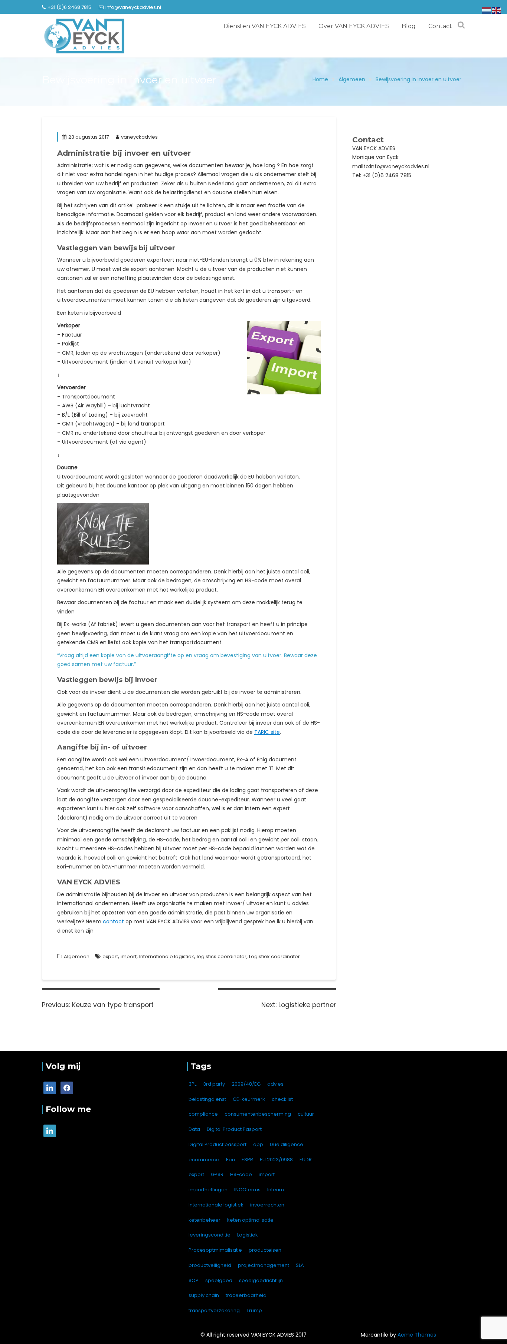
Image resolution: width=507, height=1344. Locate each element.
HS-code (241, 1174)
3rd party (214, 1084)
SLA (300, 1265)
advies (275, 1084)
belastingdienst (207, 1099)
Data (194, 1129)
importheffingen (208, 1189)
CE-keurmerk (249, 1099)
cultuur (306, 1114)
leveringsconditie (209, 1234)
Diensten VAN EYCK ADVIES (264, 26)
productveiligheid (210, 1265)
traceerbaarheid (246, 1295)
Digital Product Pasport (234, 1129)
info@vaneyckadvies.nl (133, 7)
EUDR (306, 1159)
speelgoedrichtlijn (261, 1280)
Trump (254, 1310)
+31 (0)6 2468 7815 (69, 7)
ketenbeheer (204, 1220)
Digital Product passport (217, 1144)
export (110, 956)
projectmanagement (263, 1265)
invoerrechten (267, 1204)
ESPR (247, 1159)
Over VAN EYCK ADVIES (353, 26)
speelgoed (218, 1280)
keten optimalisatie (250, 1220)
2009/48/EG (246, 1084)
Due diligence (286, 1144)
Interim (275, 1189)
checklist (282, 1099)
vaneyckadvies (139, 136)
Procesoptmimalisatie (215, 1250)
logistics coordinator (221, 956)
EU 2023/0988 (276, 1159)
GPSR (217, 1174)
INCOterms (247, 1189)
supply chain (204, 1295)
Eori (230, 1159)
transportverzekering (214, 1310)
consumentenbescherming (258, 1114)
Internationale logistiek (166, 956)
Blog (409, 26)
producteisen (265, 1250)
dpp (258, 1144)
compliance (203, 1114)
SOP (194, 1280)
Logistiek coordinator (274, 956)
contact (113, 921)
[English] (496, 10)
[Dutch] (487, 10)
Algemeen (76, 956)
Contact (440, 26)
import (129, 956)
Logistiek (247, 1234)
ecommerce (204, 1159)
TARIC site (267, 732)
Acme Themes (417, 1334)
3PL (192, 1084)
